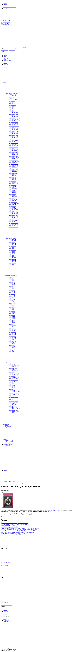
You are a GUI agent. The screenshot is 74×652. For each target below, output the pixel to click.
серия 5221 (12, 305)
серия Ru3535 (12, 263)
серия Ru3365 (12, 261)
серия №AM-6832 (13, 147)
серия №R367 (12, 195)
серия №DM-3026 (13, 154)
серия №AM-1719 (13, 116)
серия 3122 (12, 296)
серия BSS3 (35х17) (14, 410)
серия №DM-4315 (13, 158)
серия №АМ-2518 (13, 212)
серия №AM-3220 (13, 128)
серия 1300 (12, 282)
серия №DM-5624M (14, 161)
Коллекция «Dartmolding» (12, 93)
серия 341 (11, 395)
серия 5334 (12, 307)
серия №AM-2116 (13, 122)
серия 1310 (12, 283)
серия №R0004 (12, 185)
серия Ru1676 (12, 239)
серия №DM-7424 (13, 162)
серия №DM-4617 (13, 160)
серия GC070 (12, 329)
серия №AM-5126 (13, 140)
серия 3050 (12, 295)
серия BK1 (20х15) (13, 404)
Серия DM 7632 (13, 94)
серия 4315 (12, 303)
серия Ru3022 (12, 259)
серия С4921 (12, 351)
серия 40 (11, 300)
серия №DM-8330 (13, 165)
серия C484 (12, 316)
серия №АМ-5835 (13, 227)
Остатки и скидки (7, 444)
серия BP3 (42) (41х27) (14, 408)
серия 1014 (12, 364)
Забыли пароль (4, 50)
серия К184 (12, 350)
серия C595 (12, 317)
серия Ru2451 (12, 256)
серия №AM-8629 (13, 148)
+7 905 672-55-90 (5, 23)
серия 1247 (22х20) (13, 378)
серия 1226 (12, 372)
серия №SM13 (12, 207)
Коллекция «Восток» (11, 275)
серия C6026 (12, 319)
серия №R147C (13, 189)
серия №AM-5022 (13, 139)
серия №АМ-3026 (13, 215)
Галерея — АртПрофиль (9, 481)
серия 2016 (12, 291)
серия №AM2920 (13, 150)
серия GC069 (12, 328)
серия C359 (12, 313)
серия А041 (12, 349)
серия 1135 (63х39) (13, 368)
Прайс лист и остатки (8, 60)
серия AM (11, 403)
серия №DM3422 (13, 168)
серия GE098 (12, 340)
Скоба (7, 425)
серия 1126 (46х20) (13, 366)
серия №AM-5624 (13, 141)
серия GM (11, 347)
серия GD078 (12, 330)
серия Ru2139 (12, 251)
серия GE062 (12, 334)
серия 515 (11, 304)
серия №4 (11, 109)
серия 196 (11, 288)
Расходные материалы (11, 428)
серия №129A (12, 103)
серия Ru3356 (12, 260)
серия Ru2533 (12, 257)
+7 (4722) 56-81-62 (5, 20)
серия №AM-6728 (13, 145)
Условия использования (6, 605)
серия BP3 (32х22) (13, 407)
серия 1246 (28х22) (13, 377)
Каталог (5, 3)
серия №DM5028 (13, 171)
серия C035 (12, 308)
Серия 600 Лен (10, 443)
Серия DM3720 (13, 98)
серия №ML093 (13, 182)
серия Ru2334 (12, 255)
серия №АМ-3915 (13, 219)
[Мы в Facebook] (14, 600)
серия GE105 (12, 341)
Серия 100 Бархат (10, 440)
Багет (4, 56)
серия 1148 (12, 279)
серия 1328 (12, 386)
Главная (5, 55)
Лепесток (8, 426)
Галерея (5, 4)
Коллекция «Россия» (11, 238)
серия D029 (12, 322)
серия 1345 (12, 389)
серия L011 (12, 412)
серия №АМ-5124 (13, 223)
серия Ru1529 (12, 244)
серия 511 (11, 398)
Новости (5, 5)
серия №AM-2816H (14, 126)
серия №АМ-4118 (13, 220)
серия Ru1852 (12, 248)
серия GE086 (12, 337)
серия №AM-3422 (13, 131)
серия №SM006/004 (14, 203)
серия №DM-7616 (13, 164)
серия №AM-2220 (13, 123)
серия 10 (11, 277)
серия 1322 (12, 384)
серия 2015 (12, 290)
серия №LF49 (12, 178)
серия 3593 (12, 299)
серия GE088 (12, 338)
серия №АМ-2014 (13, 211)
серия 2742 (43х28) (13, 393)
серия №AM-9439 (13, 149)
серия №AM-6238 (13, 143)
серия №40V (12, 110)
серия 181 (11, 287)
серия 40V (11, 301)
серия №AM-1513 (13, 114)
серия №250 (12, 106)
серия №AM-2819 (13, 127)
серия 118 (11, 280)
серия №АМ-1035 (13, 210)
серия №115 (12, 102)
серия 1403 (12, 284)
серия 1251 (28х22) (13, 380)
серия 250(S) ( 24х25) (14, 391)
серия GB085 (12, 325)
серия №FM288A (13, 175)
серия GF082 (12, 346)
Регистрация (12, 50)
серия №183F (12, 105)
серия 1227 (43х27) (13, 373)
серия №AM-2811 (13, 124)
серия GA (11, 324)
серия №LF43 (12, 177)
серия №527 (12, 111)
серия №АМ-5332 (13, 224)
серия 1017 (12, 278)
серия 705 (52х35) (13, 401)
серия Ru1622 (12, 246)
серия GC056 (12, 326)
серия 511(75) (12, 399)
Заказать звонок (4, 563)
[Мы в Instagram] (14, 577)
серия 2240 (12, 292)
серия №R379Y (13, 196)
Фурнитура (6, 58)
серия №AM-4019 (13, 133)
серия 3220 (12, 298)
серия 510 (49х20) (13, 397)
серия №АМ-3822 (13, 217)
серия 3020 (12, 294)
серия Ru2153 (12, 252)
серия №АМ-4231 (13, 221)
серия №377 (12, 107)
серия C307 (12, 312)
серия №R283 (12, 191)
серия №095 (12, 101)
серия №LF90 (12, 181)
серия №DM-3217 (13, 156)
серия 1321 (12, 382)
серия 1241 (12, 376)
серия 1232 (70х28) (13, 374)
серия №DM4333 (13, 170)
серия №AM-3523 (13, 132)
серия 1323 (12, 385)
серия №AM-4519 (13, 136)
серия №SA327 (13, 198)
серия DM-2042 (13, 95)
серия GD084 (12, 332)
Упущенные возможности (9, 7)
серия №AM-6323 (13, 144)
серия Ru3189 (12, 240)
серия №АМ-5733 (13, 225)
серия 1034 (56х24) (13, 365)
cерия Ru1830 (12, 243)
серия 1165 (12, 369)
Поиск (2, 650)
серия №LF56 (12, 179)
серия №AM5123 (13, 152)
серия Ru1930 (12, 250)
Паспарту (5, 59)
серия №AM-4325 (13, 135)
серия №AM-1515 (13, 115)
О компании (6, 1)
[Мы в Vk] (14, 588)
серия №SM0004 (13, 200)
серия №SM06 (12, 206)
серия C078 (12, 309)
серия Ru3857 (12, 264)
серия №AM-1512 (13, 112)
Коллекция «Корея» (11, 363)
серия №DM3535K (13, 169)
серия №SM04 (12, 204)
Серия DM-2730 (13, 97)
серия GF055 (12, 342)
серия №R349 (12, 194)
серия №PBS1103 (13, 183)
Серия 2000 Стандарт (11, 441)
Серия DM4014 (13, 99)
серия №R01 (12, 187)
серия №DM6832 (13, 174)
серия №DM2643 (13, 166)
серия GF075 (12, 345)
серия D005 (12, 321)
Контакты (5, 8)
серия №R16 (12, 190)
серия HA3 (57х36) (13, 411)
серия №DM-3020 (13, 153)
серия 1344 (12, 387)
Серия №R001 (12, 186)
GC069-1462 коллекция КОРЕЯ (52, 510)
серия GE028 (12, 333)
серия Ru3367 (12, 242)
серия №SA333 (13, 199)
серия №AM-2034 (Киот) (15, 120)
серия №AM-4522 (13, 137)
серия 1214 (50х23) (13, 370)
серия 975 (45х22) (13, 402)
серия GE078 (12, 336)
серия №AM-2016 (13, 119)
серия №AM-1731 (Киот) (15, 118)
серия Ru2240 (12, 254)
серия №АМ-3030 (13, 216)
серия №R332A (13, 192)
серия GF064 (12, 343)
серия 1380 (12, 390)
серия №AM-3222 (13, 130)
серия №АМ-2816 (13, 213)
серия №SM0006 (13, 202)
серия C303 (12, 311)
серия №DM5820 (13, 173)
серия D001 (12, 320)
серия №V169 (12, 208)
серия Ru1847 (12, 247)
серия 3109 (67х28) (13, 394)
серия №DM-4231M (14, 157)
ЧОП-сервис (6, 445)
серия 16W (12, 286)
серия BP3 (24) (12, 406)
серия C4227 (12, 315)
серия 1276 (12, 381)
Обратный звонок (5, 24)
